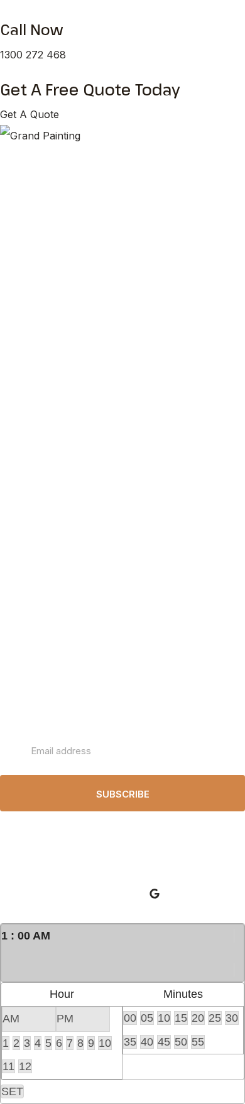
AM (11, 1018)
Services (32, 373)
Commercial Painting (57, 209)
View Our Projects (52, 319)
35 (130, 1042)
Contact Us (37, 461)
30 (232, 1018)
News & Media (45, 439)
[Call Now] (4, 10)
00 (130, 1018)
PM (65, 1018)
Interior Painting (46, 275)
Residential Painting (55, 187)
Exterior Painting (48, 297)
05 (147, 1018)
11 (8, 1066)
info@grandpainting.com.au (65, 646)
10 (105, 1043)
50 (181, 1042)
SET (12, 1091)
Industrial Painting (50, 231)
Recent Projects (48, 417)
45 (164, 1042)
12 (25, 1066)
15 (181, 1018)
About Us (33, 395)
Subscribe (123, 794)
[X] (239, 952)
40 (147, 1042)
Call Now (31, 29)
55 (198, 1042)
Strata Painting (44, 253)
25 (215, 1018)
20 (198, 1018)
